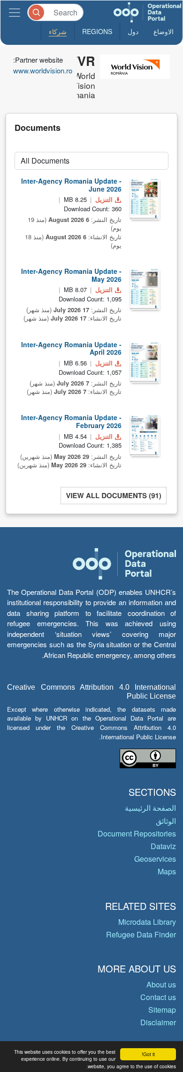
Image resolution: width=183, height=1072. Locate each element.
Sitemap (162, 1009)
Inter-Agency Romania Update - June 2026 (71, 184)
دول (133, 31)
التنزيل (103, 199)
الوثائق (166, 820)
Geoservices (155, 858)
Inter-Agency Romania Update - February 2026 (71, 421)
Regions (97, 31)
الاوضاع (163, 31)
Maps (167, 871)
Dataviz (163, 846)
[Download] (144, 198)
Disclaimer (158, 1022)
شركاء (58, 31)
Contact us (158, 997)
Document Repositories (137, 833)
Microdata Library (147, 921)
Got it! (148, 1054)
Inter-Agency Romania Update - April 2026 (71, 348)
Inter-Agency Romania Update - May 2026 (71, 275)
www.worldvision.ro (42, 70)
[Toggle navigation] (14, 12)
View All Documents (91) (113, 495)
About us (161, 984)
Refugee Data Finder (141, 934)
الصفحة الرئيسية (150, 807)
